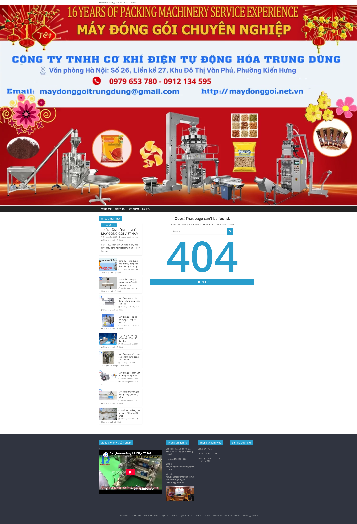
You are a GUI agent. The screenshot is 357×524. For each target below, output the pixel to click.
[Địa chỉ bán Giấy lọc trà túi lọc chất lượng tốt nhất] (108, 409)
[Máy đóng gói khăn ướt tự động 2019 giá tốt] (108, 371)
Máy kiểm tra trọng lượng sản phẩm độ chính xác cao (128, 282)
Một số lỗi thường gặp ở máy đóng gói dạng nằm (129, 394)
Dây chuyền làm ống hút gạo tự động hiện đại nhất (128, 338)
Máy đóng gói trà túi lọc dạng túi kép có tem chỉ (128, 319)
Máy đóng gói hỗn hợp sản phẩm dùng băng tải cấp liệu (129, 357)
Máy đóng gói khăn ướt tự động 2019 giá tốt (129, 374)
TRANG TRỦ (106, 209)
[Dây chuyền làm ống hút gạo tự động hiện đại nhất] (108, 334)
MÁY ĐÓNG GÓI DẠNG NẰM (178, 516)
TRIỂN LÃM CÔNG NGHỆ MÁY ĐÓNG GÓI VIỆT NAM (120, 232)
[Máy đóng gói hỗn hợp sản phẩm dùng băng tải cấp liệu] (108, 352)
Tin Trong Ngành (108, 225)
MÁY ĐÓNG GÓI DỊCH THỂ (201, 516)
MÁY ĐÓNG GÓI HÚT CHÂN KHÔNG (227, 516)
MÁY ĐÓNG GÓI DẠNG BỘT (131, 516)
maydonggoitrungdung (129, 237)
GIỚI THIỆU (120, 209)
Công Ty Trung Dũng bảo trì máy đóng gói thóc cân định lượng (128, 264)
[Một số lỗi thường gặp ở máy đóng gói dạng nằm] (108, 390)
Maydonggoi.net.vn (250, 516)
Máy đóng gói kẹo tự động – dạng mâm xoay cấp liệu (129, 301)
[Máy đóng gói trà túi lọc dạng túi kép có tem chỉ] (108, 315)
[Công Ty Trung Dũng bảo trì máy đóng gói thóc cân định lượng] (108, 259)
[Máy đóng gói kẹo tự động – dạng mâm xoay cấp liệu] (108, 297)
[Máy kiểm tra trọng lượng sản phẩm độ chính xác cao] (108, 278)
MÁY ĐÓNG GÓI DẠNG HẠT (154, 516)
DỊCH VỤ (146, 209)
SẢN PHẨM (134, 209)
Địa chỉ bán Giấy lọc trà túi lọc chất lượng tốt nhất (129, 413)
